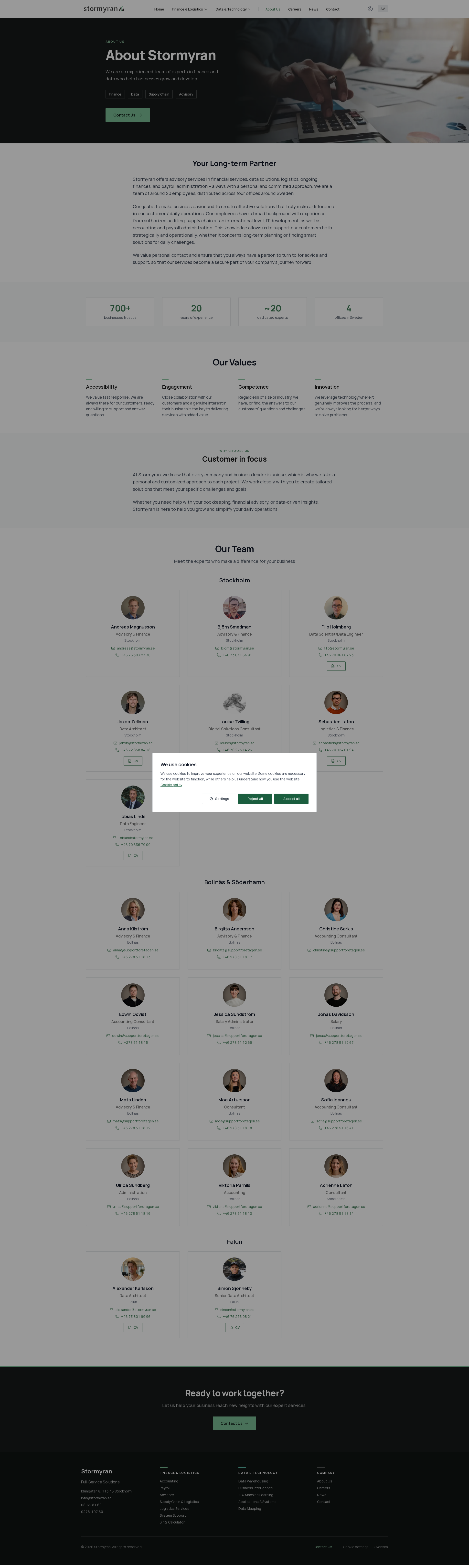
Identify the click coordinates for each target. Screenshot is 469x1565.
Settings (222, 798)
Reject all (255, 798)
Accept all (291, 798)
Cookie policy (171, 784)
